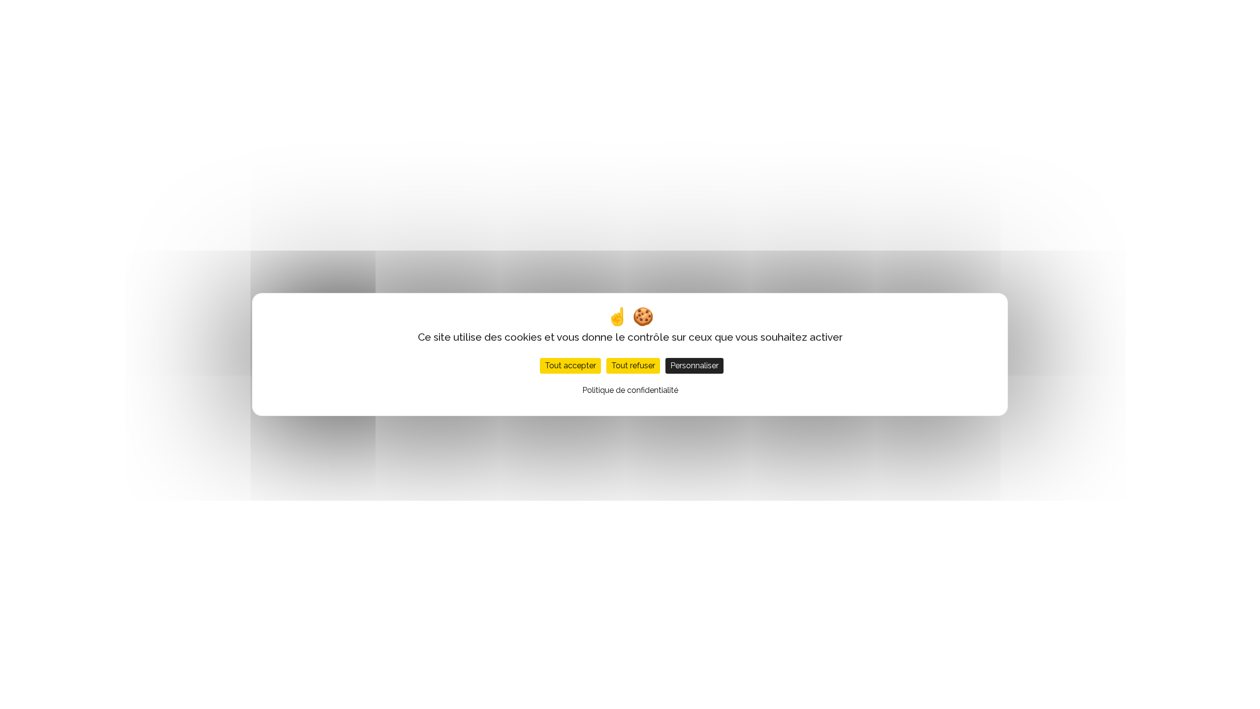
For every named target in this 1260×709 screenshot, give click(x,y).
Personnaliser (694, 365)
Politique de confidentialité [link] (630, 390)
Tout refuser (633, 365)
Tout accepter (570, 365)
